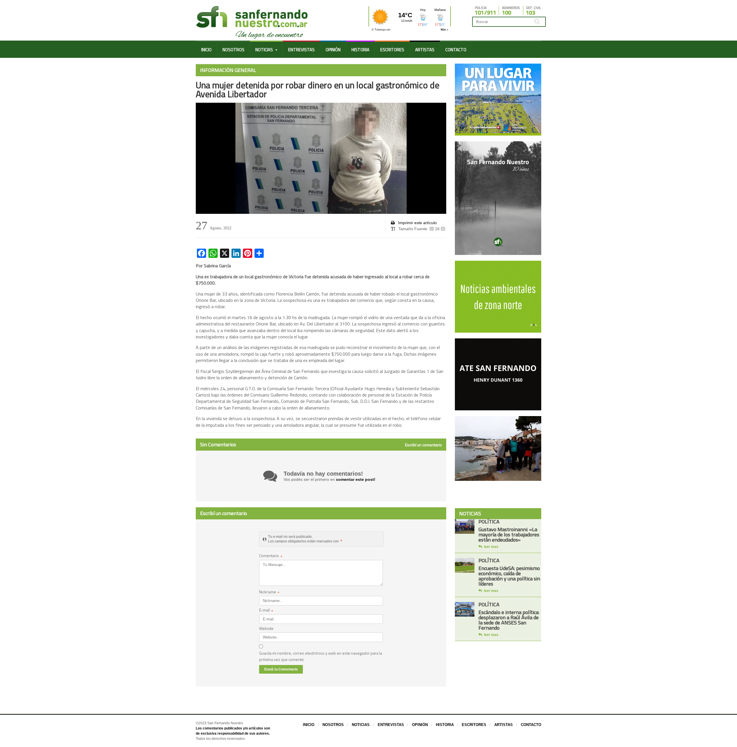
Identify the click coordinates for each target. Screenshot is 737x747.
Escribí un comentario (423, 445)
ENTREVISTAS (301, 49)
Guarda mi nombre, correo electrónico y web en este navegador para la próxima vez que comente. (320, 656)
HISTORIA (360, 49)
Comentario (270, 556)
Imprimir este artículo (417, 222)
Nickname (269, 592)
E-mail (266, 610)
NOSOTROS (233, 49)
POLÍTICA (488, 521)
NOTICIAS (361, 725)
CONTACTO (455, 49)
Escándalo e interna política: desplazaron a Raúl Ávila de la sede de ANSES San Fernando (508, 620)
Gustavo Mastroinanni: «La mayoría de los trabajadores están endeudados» (508, 534)
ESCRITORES (392, 49)
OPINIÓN (333, 49)
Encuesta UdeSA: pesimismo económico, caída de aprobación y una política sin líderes (509, 576)
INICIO (206, 49)
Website (266, 628)
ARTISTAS (424, 49)
